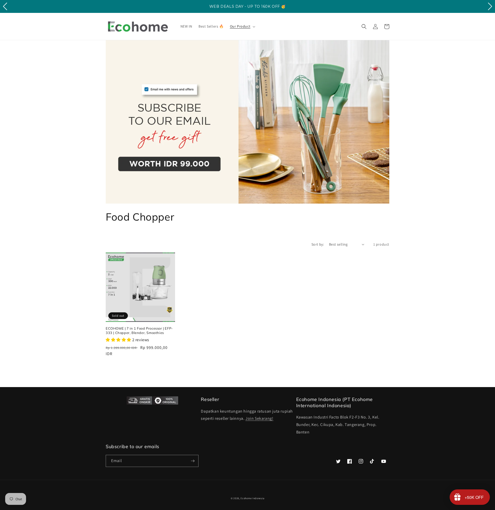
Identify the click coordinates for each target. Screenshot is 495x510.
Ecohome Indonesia (252, 498)
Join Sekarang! (259, 418)
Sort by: (317, 244)
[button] (242, 26)
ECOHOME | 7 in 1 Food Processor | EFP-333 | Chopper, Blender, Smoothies (139, 330)
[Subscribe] (192, 461)
